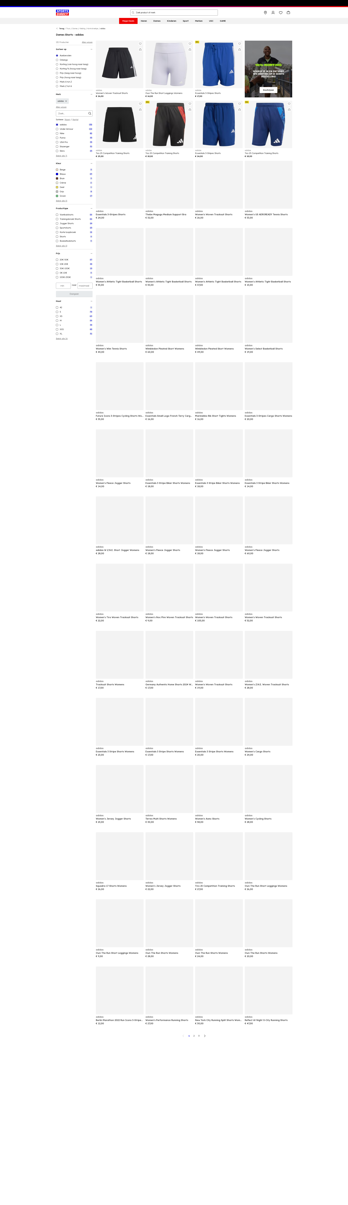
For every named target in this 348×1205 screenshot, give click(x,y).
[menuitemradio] (74, 55)
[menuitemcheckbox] (74, 124)
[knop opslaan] (265, 12)
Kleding (82, 29)
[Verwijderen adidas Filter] (66, 101)
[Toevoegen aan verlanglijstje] (140, 44)
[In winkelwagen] (140, 50)
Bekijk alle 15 (61, 201)
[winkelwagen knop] (288, 12)
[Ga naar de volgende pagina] (204, 1036)
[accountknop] (273, 12)
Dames (75, 29)
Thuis (68, 29)
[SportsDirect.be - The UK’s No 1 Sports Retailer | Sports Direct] (62, 13)
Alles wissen (87, 42)
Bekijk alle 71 (61, 156)
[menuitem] (128, 21)
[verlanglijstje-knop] (281, 12)
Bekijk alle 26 (62, 339)
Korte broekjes (92, 29)
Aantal (75, 120)
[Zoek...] (133, 13)
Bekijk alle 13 (61, 246)
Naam (67, 120)
